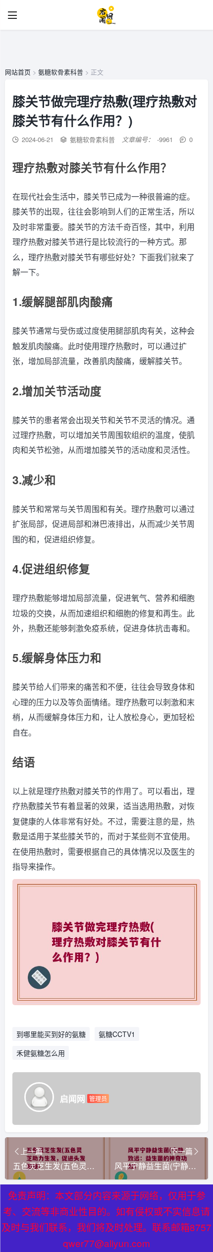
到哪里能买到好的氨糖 (51, 1034)
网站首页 (18, 71)
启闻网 (72, 1099)
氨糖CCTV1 (117, 1034)
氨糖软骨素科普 (60, 71)
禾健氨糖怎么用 (40, 1053)
